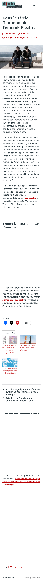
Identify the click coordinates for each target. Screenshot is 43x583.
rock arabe (30, 198)
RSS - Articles (15, 567)
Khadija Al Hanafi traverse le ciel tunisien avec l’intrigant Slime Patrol (9, 350)
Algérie (11, 37)
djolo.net (11, 578)
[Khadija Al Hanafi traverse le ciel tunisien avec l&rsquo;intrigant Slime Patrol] (10, 339)
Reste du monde (30, 37)
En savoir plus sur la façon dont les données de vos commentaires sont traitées (21, 481)
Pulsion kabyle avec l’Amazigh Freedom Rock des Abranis (10, 370)
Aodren (27, 34)
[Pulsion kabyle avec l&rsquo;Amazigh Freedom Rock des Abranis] (10, 362)
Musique (18, 37)
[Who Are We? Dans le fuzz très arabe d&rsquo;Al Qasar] (28, 339)
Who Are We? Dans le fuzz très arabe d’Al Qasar (27, 347)
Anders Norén (36, 578)
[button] (34, 5)
